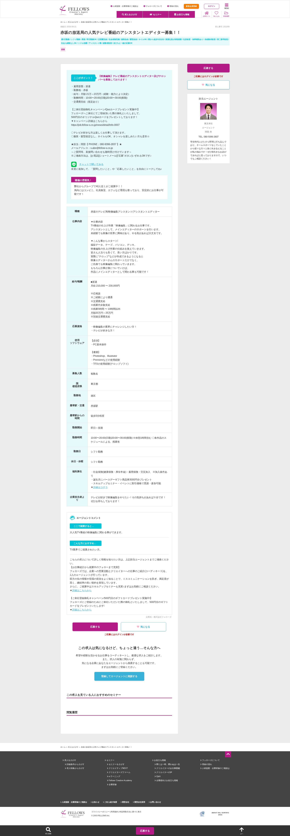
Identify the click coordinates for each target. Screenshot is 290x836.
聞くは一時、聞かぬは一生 (168, 764)
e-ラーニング (114, 776)
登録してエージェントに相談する (119, 676)
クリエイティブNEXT (118, 768)
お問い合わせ (155, 802)
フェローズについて (153, 6)
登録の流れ (174, 6)
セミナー (156, 14)
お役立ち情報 (182, 14)
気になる (145, 626)
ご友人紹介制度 (110, 802)
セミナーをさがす (116, 764)
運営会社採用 (139, 802)
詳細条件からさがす (75, 764)
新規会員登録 (191, 6)
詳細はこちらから (82, 590)
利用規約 (114, 812)
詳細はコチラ (100, 487)
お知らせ (95, 802)
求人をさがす (130, 14)
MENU (226, 8)
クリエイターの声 (164, 772)
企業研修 (112, 784)
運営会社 (125, 802)
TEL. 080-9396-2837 (208, 136)
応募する (95, 626)
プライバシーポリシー (100, 812)
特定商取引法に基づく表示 (130, 812)
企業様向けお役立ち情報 (167, 780)
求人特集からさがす (75, 768)
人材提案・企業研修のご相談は (125, 6)
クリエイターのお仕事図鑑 (168, 768)
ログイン (211, 6)
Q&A (158, 776)
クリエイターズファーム (119, 772)
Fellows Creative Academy (120, 780)
